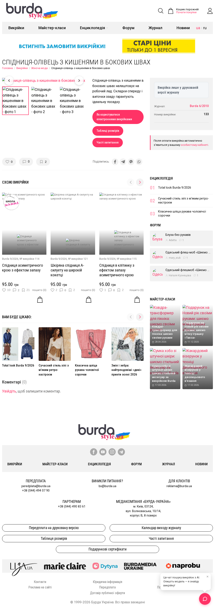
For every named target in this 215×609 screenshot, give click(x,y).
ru (205, 28)
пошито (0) (39, 290)
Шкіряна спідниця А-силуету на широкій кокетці (67, 270)
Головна (7, 68)
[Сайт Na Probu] (184, 566)
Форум (128, 28)
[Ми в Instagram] (112, 451)
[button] (140, 182)
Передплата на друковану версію (54, 528)
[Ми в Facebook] (93, 451)
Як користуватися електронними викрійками (114, 117)
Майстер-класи (52, 28)
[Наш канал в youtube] (102, 451)
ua (198, 28)
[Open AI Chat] (205, 599)
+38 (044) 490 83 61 (71, 506)
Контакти (40, 582)
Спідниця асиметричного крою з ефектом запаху (22, 268)
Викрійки (16, 28)
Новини (183, 28)
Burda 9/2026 (10, 258)
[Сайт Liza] (24, 566)
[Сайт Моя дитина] (105, 565)
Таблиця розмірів (54, 538)
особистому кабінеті (194, 144)
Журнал (155, 28)
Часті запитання (108, 142)
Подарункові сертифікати (108, 549)
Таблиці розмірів (108, 131)
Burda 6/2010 (199, 106)
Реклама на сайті (40, 587)
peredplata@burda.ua (35, 486)
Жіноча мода (39, 68)
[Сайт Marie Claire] (65, 566)
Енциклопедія (92, 28)
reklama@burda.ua (179, 486)
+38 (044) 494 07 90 (36, 490)
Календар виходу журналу (161, 528)
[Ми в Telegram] (121, 451)
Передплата (107, 587)
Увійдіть (9, 391)
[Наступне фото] (79, 80)
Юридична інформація (107, 582)
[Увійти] (210, 11)
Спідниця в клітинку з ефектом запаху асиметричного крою (116, 270)
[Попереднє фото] (9, 80)
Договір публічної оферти (107, 593)
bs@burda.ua (107, 486)
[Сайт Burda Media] (140, 566)
